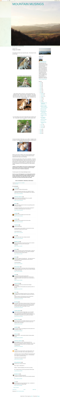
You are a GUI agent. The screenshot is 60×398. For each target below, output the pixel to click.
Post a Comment (16, 387)
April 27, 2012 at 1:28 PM (18, 246)
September (42, 96)
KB (14, 349)
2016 (41, 86)
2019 (41, 82)
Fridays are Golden (44, 108)
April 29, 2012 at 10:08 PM (18, 337)
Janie (15, 274)
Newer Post (14, 389)
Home (24, 389)
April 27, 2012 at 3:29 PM (18, 263)
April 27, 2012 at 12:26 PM (18, 238)
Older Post (34, 389)
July (41, 97)
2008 (41, 133)
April (41, 101)
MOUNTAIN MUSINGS (28, 4)
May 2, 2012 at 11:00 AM (18, 385)
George (15, 249)
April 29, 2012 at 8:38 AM (18, 330)
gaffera (32, 396)
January (42, 127)
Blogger (38, 396)
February (42, 126)
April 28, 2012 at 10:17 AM (18, 298)
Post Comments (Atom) (20, 391)
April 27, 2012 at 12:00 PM (18, 221)
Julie (15, 381)
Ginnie (15, 292)
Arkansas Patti (16, 283)
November (42, 93)
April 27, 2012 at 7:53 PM (18, 280)
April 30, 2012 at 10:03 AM (18, 346)
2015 (41, 88)
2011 (41, 129)
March (42, 124)
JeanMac (15, 213)
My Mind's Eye (16, 241)
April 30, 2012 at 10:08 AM (18, 359)
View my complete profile (43, 79)
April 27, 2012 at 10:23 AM (18, 200)
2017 (41, 85)
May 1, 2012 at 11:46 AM (18, 378)
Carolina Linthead (17, 310)
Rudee (15, 203)
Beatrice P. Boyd (17, 319)
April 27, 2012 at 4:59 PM (18, 271)
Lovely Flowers (43, 120)
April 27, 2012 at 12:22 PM (18, 232)
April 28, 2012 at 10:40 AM (18, 307)
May (41, 100)
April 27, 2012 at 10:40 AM (18, 210)
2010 (41, 130)
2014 (41, 89)
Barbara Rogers (17, 266)
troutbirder (16, 327)
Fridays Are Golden (44, 105)
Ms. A (15, 235)
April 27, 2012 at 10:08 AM (18, 193)
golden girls (16, 183)
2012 (41, 92)
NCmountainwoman (17, 362)
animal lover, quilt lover (18, 196)
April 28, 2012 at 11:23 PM (18, 316)
